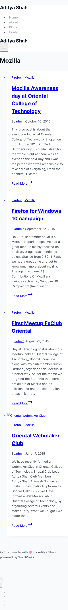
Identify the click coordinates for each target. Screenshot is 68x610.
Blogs (13, 27)
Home (13, 17)
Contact (14, 32)
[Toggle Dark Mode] (1, 579)
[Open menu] (4, 48)
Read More (22, 183)
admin (19, 121)
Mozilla (29, 77)
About (13, 22)
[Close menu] (1, 585)
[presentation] (37, 415)
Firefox (17, 77)
